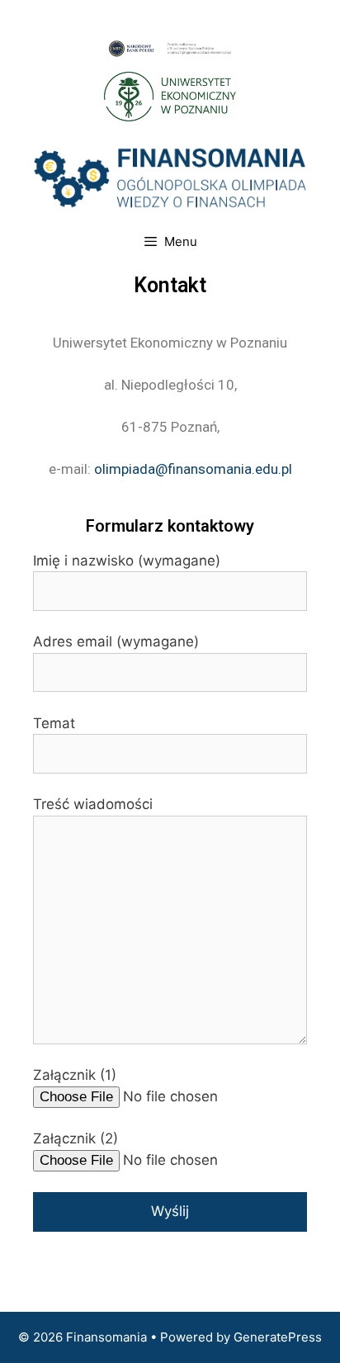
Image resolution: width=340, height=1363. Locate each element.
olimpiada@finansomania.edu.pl (193, 469)
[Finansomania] (170, 176)
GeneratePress (278, 1337)
